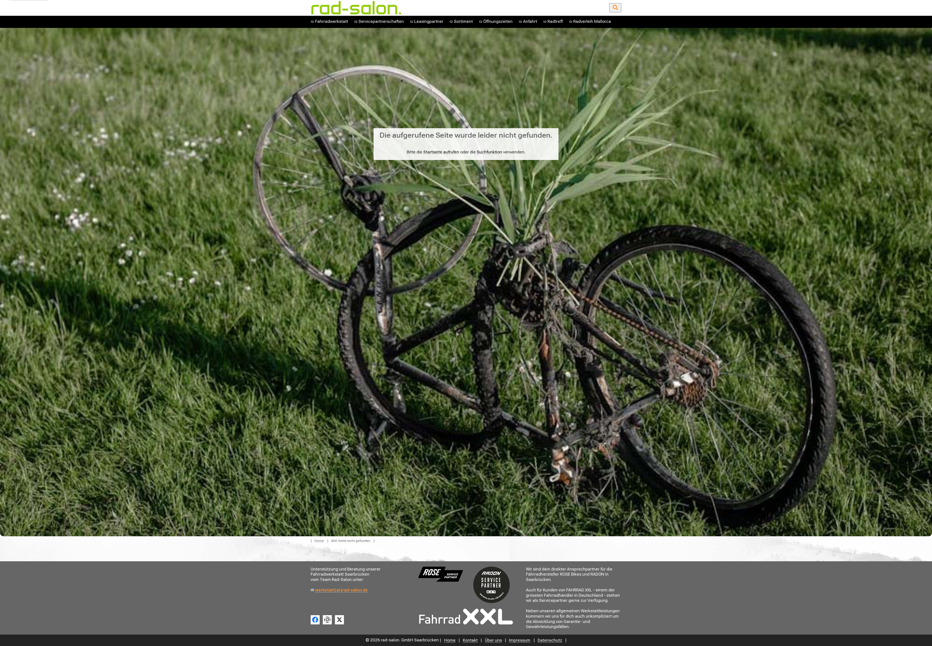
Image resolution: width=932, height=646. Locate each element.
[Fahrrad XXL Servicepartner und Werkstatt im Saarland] (466, 616)
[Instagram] (327, 619)
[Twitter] (339, 619)
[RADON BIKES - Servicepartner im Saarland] (491, 585)
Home (319, 541)
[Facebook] (315, 619)
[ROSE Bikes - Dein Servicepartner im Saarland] (440, 574)
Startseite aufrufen (441, 152)
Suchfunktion (489, 152)
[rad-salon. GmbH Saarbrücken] (412, 8)
